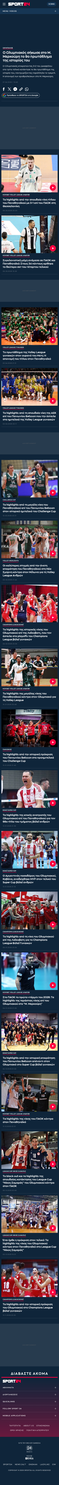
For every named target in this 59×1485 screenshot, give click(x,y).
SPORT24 (7, 1464)
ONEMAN (33, 1464)
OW (54, 1464)
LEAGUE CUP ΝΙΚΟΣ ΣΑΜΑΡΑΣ (14, 1171)
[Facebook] (4, 89)
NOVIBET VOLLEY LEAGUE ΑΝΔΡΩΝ (16, 195)
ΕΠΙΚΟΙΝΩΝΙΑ (43, 1426)
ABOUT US (29, 1426)
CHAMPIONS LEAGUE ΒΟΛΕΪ (13, 624)
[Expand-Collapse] (56, 11)
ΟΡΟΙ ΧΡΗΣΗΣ (17, 1430)
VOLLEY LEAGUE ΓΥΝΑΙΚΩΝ (13, 347)
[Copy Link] (21, 89)
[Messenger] (15, 89)
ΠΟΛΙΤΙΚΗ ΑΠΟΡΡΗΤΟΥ (37, 1430)
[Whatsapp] (27, 89)
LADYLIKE (45, 1464)
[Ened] (29, 1458)
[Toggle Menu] (4, 4)
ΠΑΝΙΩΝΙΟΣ (7, 749)
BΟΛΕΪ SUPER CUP (9, 810)
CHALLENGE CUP (9, 500)
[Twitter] (9, 89)
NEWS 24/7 (20, 1464)
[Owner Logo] (29, 1448)
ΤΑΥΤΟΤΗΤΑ (15, 1426)
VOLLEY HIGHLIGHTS (11, 560)
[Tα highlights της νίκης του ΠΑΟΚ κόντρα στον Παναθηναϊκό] (29, 1092)
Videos (13, 11)
